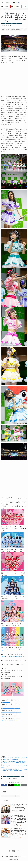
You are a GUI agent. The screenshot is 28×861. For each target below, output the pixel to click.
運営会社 (7, 856)
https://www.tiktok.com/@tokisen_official (11, 712)
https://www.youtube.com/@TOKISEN (10, 708)
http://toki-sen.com (5, 702)
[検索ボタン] (25, 2)
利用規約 (15, 856)
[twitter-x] (10, 851)
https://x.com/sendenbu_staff (8, 716)
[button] (4, 785)
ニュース (9, 23)
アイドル (4, 23)
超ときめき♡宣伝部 (13, 778)
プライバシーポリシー (22, 856)
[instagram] (13, 851)
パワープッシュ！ (15, 23)
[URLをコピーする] (24, 785)
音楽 (20, 23)
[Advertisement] (14, 79)
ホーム (3, 856)
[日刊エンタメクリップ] (14, 2)
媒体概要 (11, 856)
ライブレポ (5, 778)
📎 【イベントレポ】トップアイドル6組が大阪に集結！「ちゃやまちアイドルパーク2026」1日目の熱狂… (13, 763)
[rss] (15, 851)
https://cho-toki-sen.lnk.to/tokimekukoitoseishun (12, 650)
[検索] (18, 851)
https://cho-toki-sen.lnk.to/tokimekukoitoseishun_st (13, 656)
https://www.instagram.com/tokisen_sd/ (10, 720)
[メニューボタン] (2, 2)
